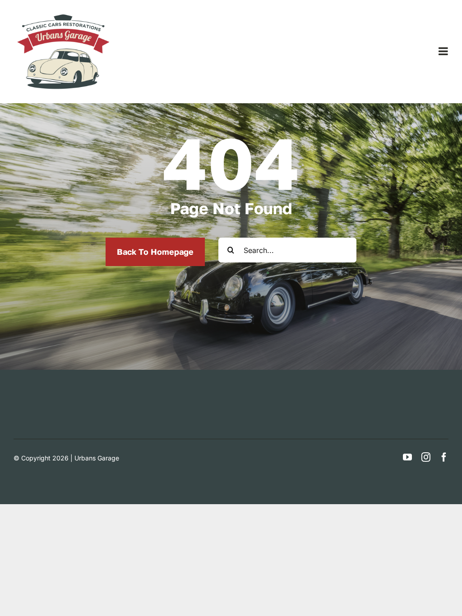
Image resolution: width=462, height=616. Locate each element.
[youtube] (407, 457)
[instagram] (425, 457)
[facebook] (443, 457)
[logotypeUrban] (63, 13)
